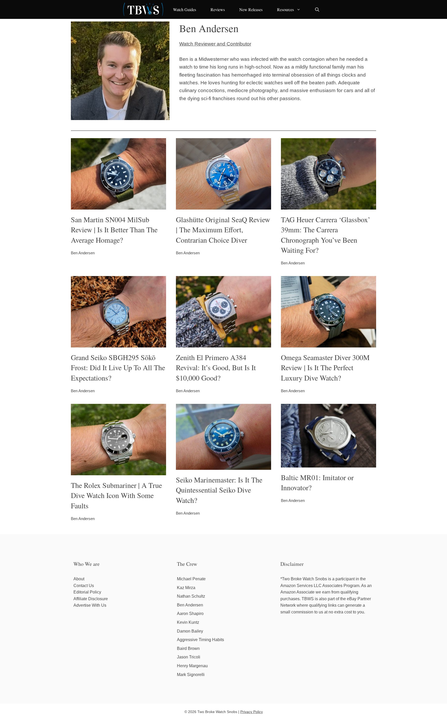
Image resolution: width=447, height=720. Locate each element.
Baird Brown (188, 648)
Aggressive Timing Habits (200, 639)
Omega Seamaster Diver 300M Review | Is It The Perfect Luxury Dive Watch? (325, 367)
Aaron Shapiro (190, 613)
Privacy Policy (251, 712)
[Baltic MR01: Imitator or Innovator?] (328, 463)
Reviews (218, 9)
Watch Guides (184, 9)
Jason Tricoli (188, 657)
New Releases (251, 9)
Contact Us (83, 585)
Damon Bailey (190, 631)
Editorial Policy (87, 592)
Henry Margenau (192, 666)
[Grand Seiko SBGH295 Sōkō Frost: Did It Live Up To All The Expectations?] (118, 343)
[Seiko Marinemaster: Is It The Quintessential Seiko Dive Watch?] (223, 466)
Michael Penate (191, 579)
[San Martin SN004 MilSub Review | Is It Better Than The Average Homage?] (118, 205)
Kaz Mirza (186, 587)
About (78, 579)
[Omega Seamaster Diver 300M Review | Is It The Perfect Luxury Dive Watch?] (328, 343)
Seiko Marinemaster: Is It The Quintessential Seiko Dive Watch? (219, 490)
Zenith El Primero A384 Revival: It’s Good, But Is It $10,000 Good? (216, 367)
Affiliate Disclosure (90, 599)
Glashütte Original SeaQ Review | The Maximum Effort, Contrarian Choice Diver (223, 229)
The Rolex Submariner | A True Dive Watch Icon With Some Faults (116, 495)
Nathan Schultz (191, 596)
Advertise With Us (89, 605)
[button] (317, 9)
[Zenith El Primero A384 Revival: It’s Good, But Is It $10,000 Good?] (223, 343)
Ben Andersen (190, 605)
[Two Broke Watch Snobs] (143, 9)
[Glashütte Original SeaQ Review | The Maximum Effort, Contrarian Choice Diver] (223, 205)
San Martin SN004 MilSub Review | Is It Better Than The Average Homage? (114, 229)
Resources (285, 9)
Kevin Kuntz (188, 622)
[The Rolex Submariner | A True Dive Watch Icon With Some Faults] (118, 471)
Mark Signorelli (191, 674)
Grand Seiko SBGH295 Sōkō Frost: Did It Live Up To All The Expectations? (118, 367)
